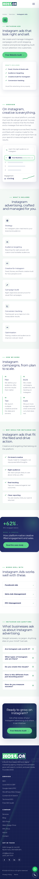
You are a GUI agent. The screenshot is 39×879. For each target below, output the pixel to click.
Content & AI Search (10, 796)
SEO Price (6, 821)
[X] (9, 860)
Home (4, 14)
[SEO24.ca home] (9, 4)
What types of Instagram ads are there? (16, 658)
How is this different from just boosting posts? (16, 676)
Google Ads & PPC (9, 788)
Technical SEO (7, 799)
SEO (4, 781)
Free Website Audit (14, 55)
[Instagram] (19, 860)
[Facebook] (4, 860)
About (4, 832)
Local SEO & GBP (8, 785)
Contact (5, 836)
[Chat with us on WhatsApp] (34, 869)
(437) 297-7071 (7, 856)
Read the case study (16, 545)
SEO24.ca (11, 870)
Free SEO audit (8, 803)
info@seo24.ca (8, 853)
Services (12, 14)
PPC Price (6, 829)
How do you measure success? (14, 685)
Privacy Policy (7, 874)
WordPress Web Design (11, 792)
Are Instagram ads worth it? (17, 649)
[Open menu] (34, 4)
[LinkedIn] (14, 860)
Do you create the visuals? (17, 667)
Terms (16, 874)
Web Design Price (9, 825)
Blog (4, 818)
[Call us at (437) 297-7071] (34, 874)
